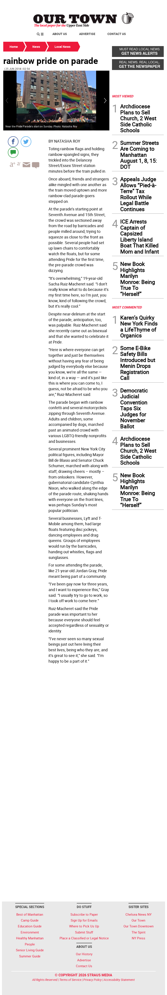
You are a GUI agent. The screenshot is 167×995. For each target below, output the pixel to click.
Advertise (87, 34)
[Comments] (13, 152)
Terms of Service (70, 980)
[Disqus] (56, 724)
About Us (59, 34)
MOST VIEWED (122, 96)
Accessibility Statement (119, 980)
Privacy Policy (92, 980)
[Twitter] (26, 141)
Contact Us (116, 34)
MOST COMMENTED (127, 307)
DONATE (153, 5)
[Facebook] (13, 141)
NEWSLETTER (128, 5)
